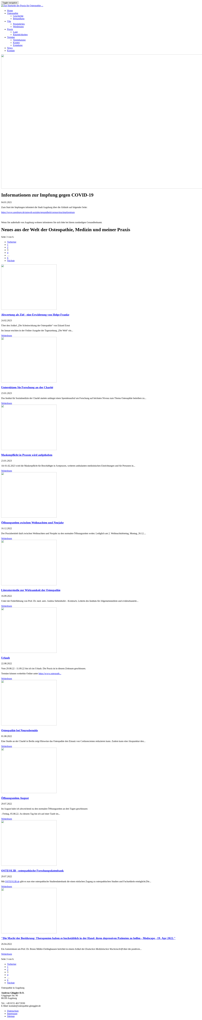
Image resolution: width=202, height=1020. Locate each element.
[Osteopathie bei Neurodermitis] (29, 724)
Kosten (16, 42)
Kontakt (11, 50)
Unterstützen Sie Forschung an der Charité (27, 387)
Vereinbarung (19, 40)
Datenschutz (13, 1011)
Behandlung (18, 18)
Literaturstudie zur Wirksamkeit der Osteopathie (30, 590)
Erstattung (17, 45)
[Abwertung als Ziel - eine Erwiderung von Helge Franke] (29, 309)
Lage (15, 32)
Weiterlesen (6, 335)
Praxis (10, 29)
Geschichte (18, 16)
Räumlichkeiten (20, 34)
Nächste (11, 260)
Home (10, 10)
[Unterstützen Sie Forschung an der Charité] (29, 381)
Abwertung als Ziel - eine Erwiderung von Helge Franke (35, 314)
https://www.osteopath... (50, 673)
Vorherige (11, 242)
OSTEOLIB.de (12, 881)
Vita (9, 21)
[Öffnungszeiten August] (29, 792)
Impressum (12, 1013)
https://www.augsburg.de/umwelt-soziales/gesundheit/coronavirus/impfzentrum (38, 212)
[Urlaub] (29, 652)
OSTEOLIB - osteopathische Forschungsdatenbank (32, 870)
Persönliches (19, 24)
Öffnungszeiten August (15, 798)
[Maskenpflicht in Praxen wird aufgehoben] (29, 449)
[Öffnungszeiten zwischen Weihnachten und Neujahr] (29, 517)
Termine (11, 37)
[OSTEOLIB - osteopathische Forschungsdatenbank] (29, 865)
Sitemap (11, 1016)
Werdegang (18, 26)
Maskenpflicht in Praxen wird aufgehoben (26, 454)
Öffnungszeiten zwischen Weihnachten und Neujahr (32, 522)
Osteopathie (12, 13)
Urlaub (5, 657)
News (10, 48)
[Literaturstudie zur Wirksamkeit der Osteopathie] (29, 584)
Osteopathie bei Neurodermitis (19, 730)
